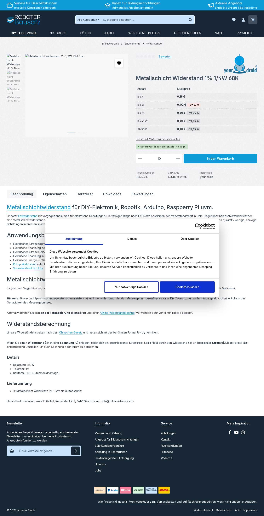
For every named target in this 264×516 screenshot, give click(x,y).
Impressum (250, 510)
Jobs (98, 470)
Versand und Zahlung (108, 433)
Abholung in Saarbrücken (111, 451)
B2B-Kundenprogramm (109, 445)
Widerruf (166, 458)
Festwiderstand (27, 216)
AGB (237, 510)
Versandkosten (166, 501)
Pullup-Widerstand (25, 264)
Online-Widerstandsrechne (117, 312)
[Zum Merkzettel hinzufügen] (119, 63)
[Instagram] (243, 433)
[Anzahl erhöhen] (178, 158)
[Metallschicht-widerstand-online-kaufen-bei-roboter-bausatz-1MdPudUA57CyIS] (76, 95)
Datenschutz (224, 510)
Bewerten (165, 56)
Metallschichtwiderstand (39, 207)
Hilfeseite (167, 451)
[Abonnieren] (75, 451)
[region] (67, 95)
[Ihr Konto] (243, 19)
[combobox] (143, 19)
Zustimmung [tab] (74, 238)
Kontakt (165, 439)
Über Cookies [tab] (190, 238)
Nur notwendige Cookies (131, 287)
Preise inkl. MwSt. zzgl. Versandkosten (158, 139)
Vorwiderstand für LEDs (28, 268)
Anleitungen (168, 433)
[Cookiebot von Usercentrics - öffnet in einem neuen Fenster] (198, 226)
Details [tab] (132, 238)
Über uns (100, 464)
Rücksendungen (171, 445)
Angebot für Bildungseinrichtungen (117, 439)
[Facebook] (230, 433)
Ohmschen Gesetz (71, 332)
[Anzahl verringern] (140, 158)
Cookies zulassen (187, 287)
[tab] (22, 194)
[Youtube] (236, 433)
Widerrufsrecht (203, 510)
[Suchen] (190, 19)
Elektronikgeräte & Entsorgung (114, 458)
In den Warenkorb (220, 158)
